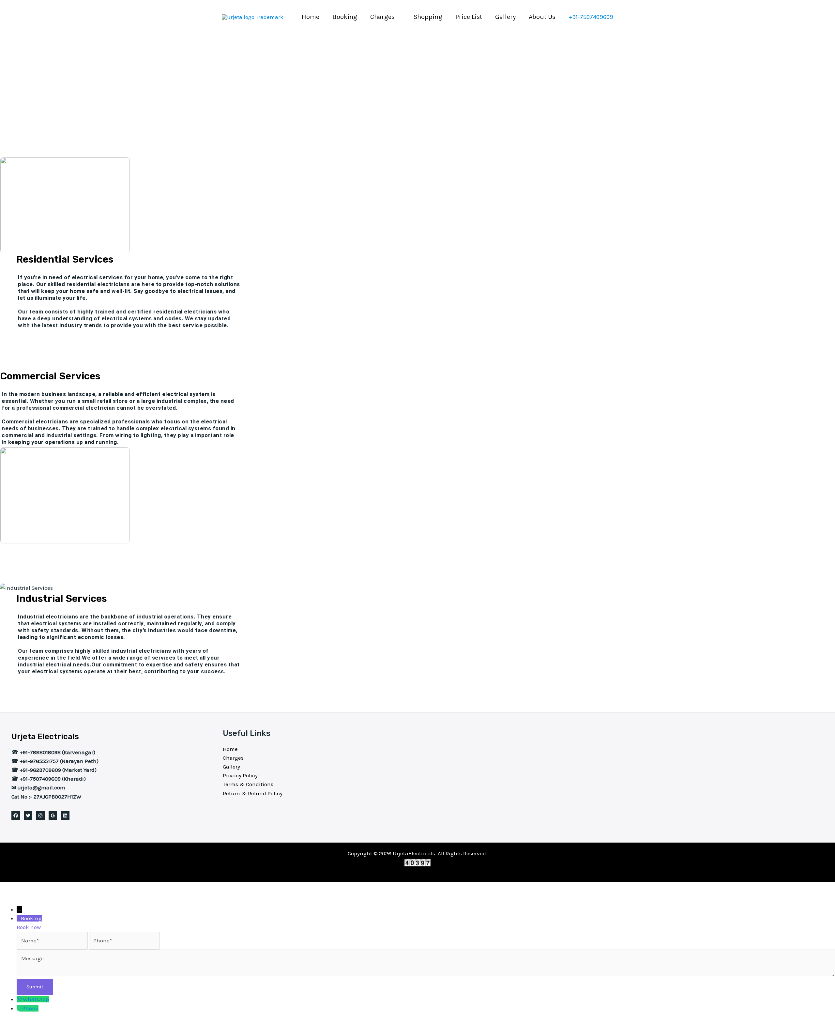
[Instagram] (40, 815)
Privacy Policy (240, 775)
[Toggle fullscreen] (30, 887)
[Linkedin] (65, 815)
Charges (382, 17)
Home (310, 17)
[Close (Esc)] (72, 887)
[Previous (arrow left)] (10, 899)
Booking (344, 17)
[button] (591, 17)
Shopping (428, 17)
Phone (30, 1008)
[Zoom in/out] (10, 887)
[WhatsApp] (20, 999)
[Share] (51, 887)
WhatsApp (36, 999)
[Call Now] (19, 1008)
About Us (542, 17)
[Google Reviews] (53, 815)
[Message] (426, 974)
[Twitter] (28, 815)
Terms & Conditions (248, 784)
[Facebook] (15, 815)
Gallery (505, 17)
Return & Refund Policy (252, 793)
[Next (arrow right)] (30, 899)
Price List (468, 17)
